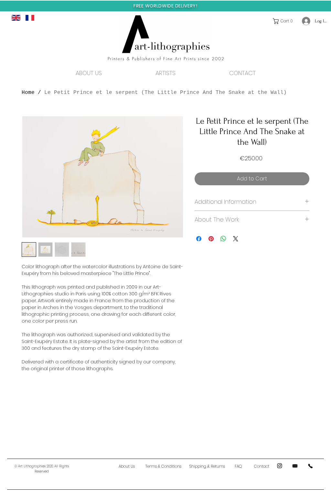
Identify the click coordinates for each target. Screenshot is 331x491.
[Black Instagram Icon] (279, 465)
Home (28, 93)
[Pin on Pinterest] (211, 239)
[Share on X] (236, 239)
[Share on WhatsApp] (223, 239)
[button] (284, 21)
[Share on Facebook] (199, 239)
